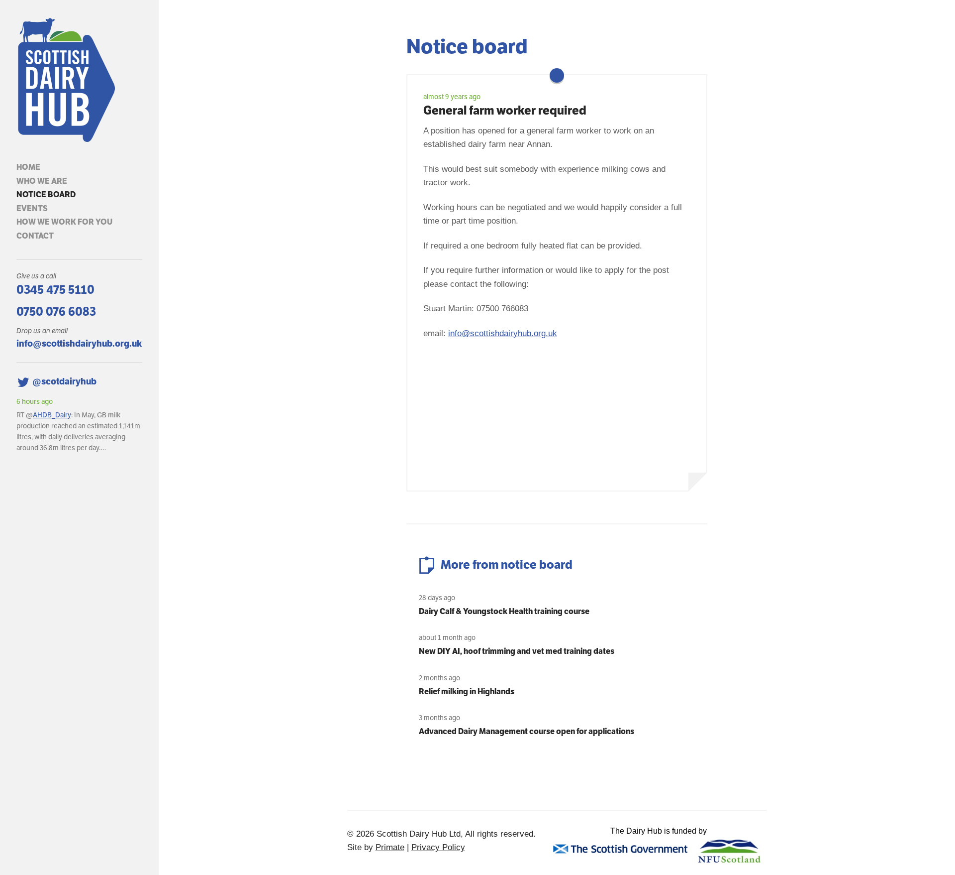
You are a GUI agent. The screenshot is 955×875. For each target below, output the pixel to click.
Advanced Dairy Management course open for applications (526, 731)
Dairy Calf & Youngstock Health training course (504, 611)
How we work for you (64, 222)
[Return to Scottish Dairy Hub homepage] (79, 80)
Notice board (46, 194)
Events (32, 208)
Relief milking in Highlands (466, 691)
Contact (35, 236)
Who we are (41, 181)
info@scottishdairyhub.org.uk (79, 343)
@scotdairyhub (64, 381)
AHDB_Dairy (52, 414)
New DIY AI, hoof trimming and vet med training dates (516, 651)
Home (28, 167)
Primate (390, 847)
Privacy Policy (438, 847)
